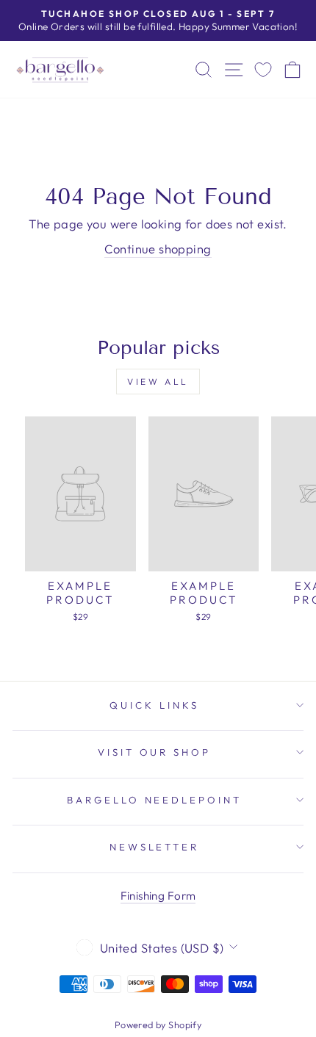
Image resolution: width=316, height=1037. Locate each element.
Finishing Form (158, 896)
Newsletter (154, 847)
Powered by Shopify (158, 1024)
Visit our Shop (155, 752)
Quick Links (154, 705)
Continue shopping (157, 248)
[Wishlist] (263, 69)
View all (158, 381)
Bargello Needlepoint (155, 800)
